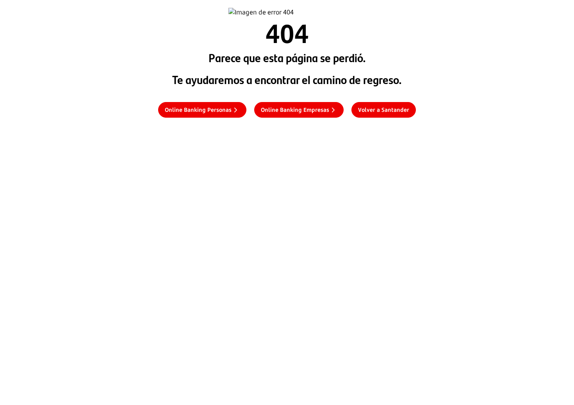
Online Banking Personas (198, 109)
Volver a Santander (383, 109)
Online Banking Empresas (295, 109)
